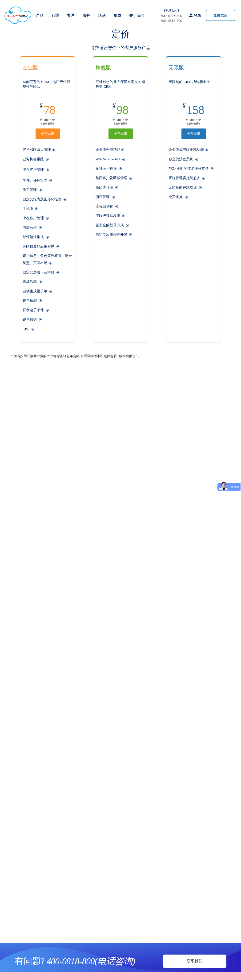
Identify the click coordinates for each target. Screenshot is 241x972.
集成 (117, 15)
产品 (40, 15)
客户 (71, 15)
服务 (86, 15)
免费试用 (47, 134)
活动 (102, 15)
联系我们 (171, 10)
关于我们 (136, 15)
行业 (55, 15)
